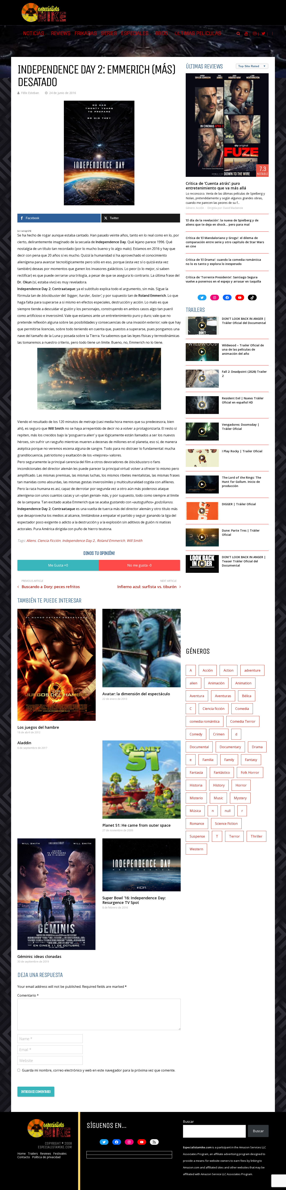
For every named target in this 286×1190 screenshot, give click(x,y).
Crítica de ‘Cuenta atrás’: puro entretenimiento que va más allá (216, 185)
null (228, 810)
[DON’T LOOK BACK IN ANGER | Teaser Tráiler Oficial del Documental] (202, 564)
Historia (196, 785)
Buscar (188, 1121)
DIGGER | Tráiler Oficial (239, 504)
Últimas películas (198, 33)
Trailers (33, 1153)
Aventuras (223, 696)
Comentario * (28, 995)
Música (195, 810)
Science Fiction (226, 823)
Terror (234, 836)
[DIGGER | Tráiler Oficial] (202, 511)
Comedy (196, 734)
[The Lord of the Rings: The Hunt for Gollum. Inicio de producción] (202, 484)
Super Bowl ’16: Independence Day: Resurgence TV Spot (134, 900)
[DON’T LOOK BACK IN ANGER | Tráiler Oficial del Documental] (202, 326)
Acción (200, 208)
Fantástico (222, 772)
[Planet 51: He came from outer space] (141, 779)
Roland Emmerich (111, 540)
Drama (257, 747)
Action (228, 670)
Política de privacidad (46, 1157)
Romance (197, 823)
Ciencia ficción (213, 708)
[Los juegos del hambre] (56, 665)
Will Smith (134, 540)
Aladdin (24, 742)
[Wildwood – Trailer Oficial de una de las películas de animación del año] (202, 352)
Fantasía (196, 772)
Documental (199, 747)
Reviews (61, 33)
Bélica (246, 696)
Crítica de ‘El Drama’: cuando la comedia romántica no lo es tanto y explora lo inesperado (223, 262)
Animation (243, 683)
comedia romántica (204, 721)
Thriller (256, 836)
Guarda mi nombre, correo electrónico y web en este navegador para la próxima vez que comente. (98, 1070)
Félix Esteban (30, 93)
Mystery (240, 798)
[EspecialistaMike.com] (44, 22)
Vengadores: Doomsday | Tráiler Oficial (240, 427)
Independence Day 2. (78, 540)
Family (229, 759)
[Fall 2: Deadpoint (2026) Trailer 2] (202, 379)
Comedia (242, 708)
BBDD (161, 33)
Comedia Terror (242, 721)
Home (21, 1153)
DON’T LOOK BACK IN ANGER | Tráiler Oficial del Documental (244, 321)
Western (196, 849)
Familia (207, 759)
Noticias (33, 33)
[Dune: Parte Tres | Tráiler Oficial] (202, 537)
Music (218, 798)
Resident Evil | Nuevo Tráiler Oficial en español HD (243, 400)
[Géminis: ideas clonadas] (56, 894)
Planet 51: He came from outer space (136, 825)
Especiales (134, 33)
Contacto (23, 1157)
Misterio (196, 798)
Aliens (31, 540)
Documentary (230, 747)
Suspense (197, 836)
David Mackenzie (233, 208)
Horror (241, 785)
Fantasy (251, 759)
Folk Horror (250, 772)
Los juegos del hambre (38, 727)
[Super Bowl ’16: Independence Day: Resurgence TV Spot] (141, 864)
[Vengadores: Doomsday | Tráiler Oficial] (202, 432)
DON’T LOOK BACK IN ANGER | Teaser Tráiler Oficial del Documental (244, 561)
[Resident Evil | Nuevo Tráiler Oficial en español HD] (202, 405)
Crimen (218, 734)
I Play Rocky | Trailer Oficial (242, 451)
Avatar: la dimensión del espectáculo (136, 693)
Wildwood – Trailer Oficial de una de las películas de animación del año (243, 349)
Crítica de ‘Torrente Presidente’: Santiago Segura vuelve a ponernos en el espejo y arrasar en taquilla (223, 279)
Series (109, 33)
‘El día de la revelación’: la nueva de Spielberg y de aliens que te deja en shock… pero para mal (222, 222)
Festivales (60, 1153)
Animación (216, 683)
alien (193, 683)
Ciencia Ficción (49, 540)
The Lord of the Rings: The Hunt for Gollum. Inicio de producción (241, 481)
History (219, 785)
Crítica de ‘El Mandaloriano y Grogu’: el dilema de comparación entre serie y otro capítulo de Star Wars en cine (225, 242)
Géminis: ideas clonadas (39, 956)
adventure (252, 670)
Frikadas (86, 33)
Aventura (197, 696)
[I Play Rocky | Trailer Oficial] (202, 458)
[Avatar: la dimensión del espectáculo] (141, 648)
